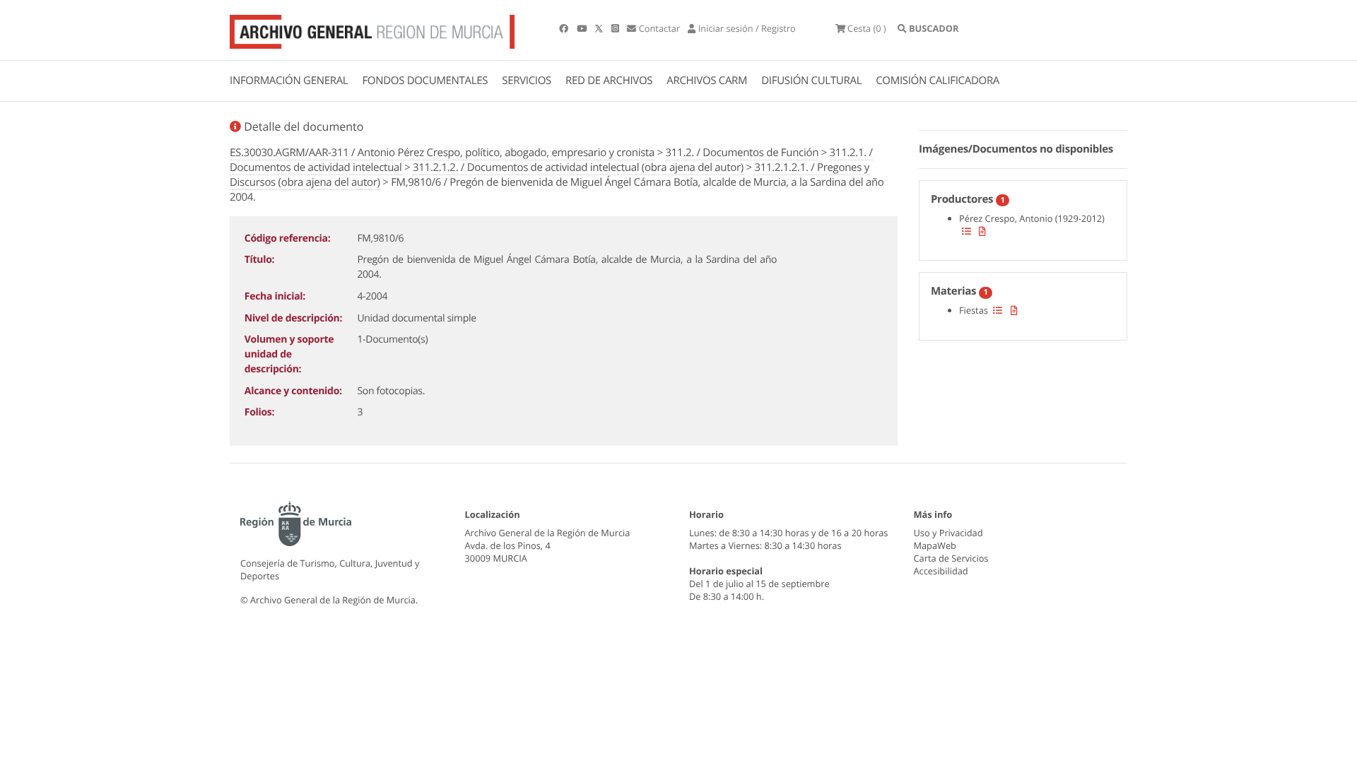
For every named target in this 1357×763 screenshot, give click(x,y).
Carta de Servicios (951, 558)
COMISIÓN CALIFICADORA (937, 80)
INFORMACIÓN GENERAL (289, 80)
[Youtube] (583, 28)
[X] (600, 28)
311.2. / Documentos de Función (742, 153)
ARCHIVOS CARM (706, 80)
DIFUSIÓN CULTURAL (811, 80)
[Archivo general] (372, 29)
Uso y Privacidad (948, 532)
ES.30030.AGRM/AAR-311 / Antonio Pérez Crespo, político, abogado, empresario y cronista (442, 153)
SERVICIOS (526, 80)
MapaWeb (935, 545)
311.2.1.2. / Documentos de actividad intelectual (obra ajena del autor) (578, 167)
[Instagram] (616, 28)
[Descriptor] (982, 231)
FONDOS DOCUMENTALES (425, 80)
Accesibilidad (941, 570)
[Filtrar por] (966, 231)
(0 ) (866, 28)
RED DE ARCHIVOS (608, 80)
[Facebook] (564, 28)
